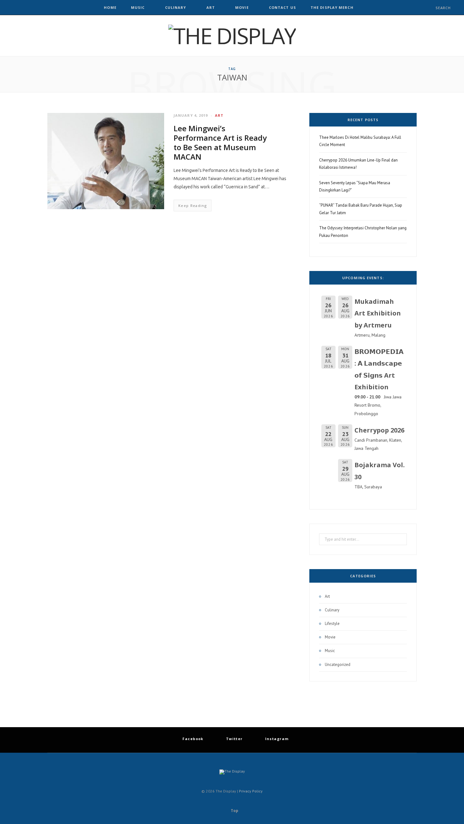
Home (110, 7)
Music (138, 7)
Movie (242, 7)
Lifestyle (332, 623)
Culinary (175, 7)
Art (210, 7)
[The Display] (232, 36)
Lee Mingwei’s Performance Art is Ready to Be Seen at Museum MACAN (220, 142)
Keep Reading (192, 205)
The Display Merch (332, 7)
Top (234, 810)
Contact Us (282, 7)
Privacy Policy (251, 791)
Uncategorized (337, 664)
